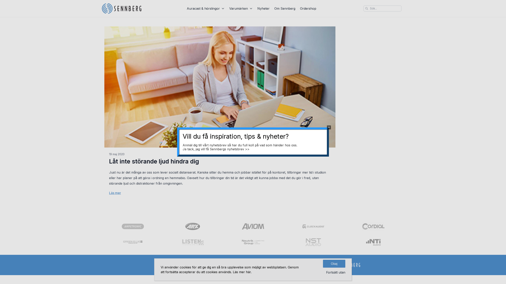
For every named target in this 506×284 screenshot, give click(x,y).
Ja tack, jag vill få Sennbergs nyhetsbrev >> (216, 149)
